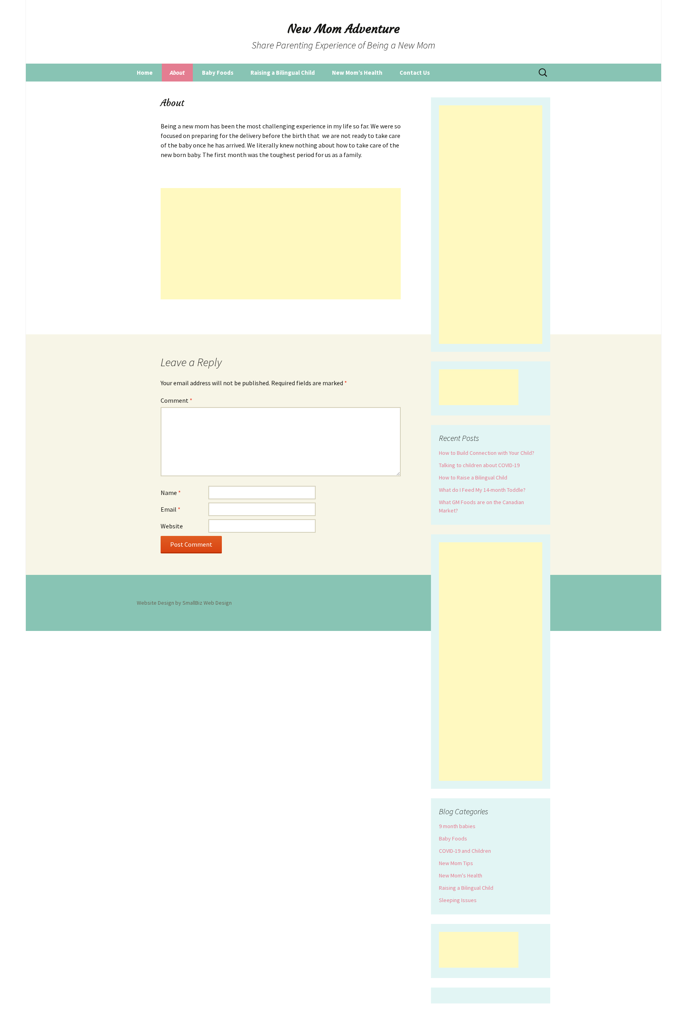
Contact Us (415, 72)
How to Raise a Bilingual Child (473, 477)
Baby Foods (217, 72)
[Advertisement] (281, 243)
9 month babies (457, 826)
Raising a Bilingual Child (282, 72)
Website (172, 526)
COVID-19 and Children (465, 850)
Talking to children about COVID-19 (479, 465)
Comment (176, 400)
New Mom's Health (460, 875)
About (177, 72)
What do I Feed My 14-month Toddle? (482, 489)
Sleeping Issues (458, 900)
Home (145, 72)
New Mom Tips (456, 863)
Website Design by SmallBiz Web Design (184, 602)
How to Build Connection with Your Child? (486, 452)
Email (170, 509)
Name (171, 493)
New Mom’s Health (357, 72)
